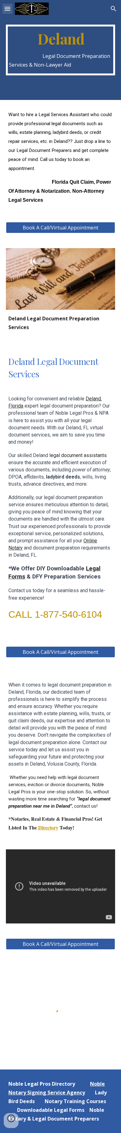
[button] (7, 8)
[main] (60, 50)
